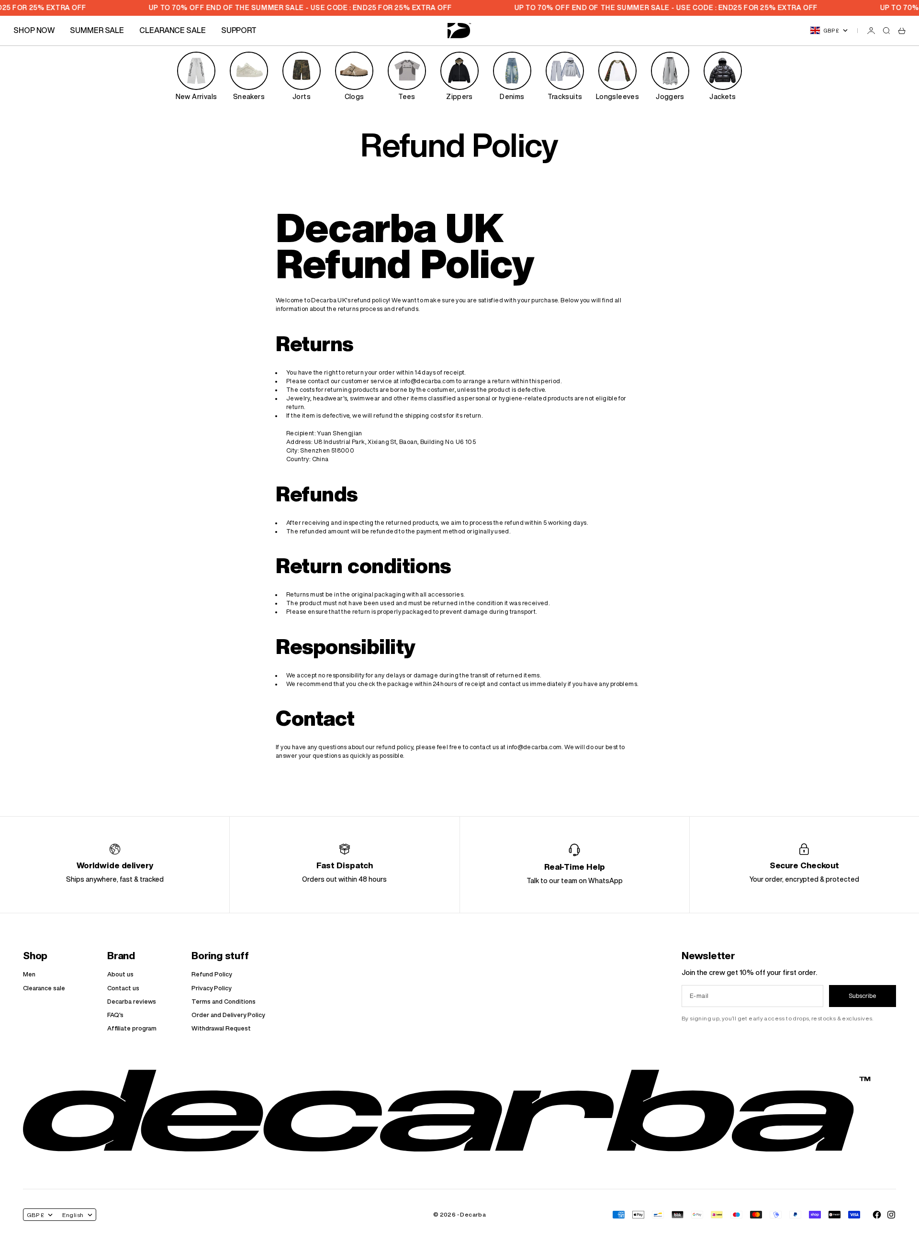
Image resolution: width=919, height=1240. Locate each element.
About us (120, 974)
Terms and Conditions (223, 1001)
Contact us (123, 988)
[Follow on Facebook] (877, 1214)
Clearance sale (44, 988)
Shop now (34, 30)
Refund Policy (211, 974)
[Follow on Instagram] (891, 1214)
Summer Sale (97, 30)
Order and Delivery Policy (228, 1015)
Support (239, 30)
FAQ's (115, 1015)
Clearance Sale (172, 30)
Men (29, 974)
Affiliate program (132, 1028)
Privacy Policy (211, 988)
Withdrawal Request (221, 1028)
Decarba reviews (131, 1001)
